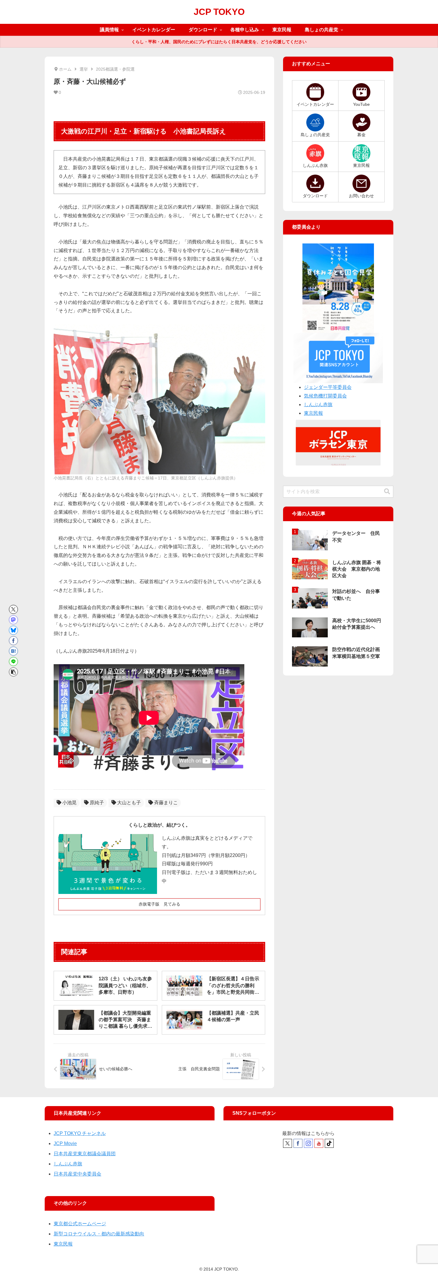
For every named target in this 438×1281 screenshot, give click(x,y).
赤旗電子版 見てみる (159, 904)
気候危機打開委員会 (325, 395)
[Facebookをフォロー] (297, 1143)
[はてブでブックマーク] (13, 651)
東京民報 (313, 413)
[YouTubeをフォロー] (318, 1143)
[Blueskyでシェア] (13, 630)
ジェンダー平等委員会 (328, 387)
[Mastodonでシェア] (13, 619)
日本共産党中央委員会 (77, 1173)
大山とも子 (129, 802)
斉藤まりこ (166, 802)
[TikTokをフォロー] (329, 1143)
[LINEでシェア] (13, 661)
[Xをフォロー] (287, 1143)
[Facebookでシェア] (13, 640)
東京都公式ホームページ (80, 1223)
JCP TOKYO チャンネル (80, 1133)
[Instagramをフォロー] (308, 1143)
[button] (13, 671)
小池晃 (69, 802)
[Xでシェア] (13, 609)
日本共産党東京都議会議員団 (85, 1153)
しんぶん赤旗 (318, 404)
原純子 (97, 802)
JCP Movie (65, 1143)
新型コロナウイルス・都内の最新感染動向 (99, 1233)
